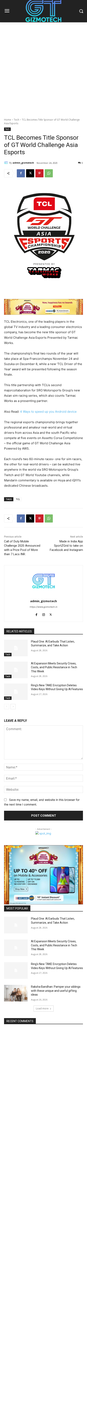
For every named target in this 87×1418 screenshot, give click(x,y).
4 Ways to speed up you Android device (48, 411)
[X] (30, 173)
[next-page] (13, 706)
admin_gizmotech (23, 162)
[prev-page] (6, 706)
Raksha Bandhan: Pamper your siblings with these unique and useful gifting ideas (56, 990)
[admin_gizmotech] (6, 163)
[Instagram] (43, 613)
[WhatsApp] (49, 173)
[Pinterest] (39, 173)
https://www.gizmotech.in (43, 606)
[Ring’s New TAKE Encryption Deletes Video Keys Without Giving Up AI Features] (16, 691)
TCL (18, 499)
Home (7, 119)
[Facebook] (21, 173)
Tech (16, 119)
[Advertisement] (43, 67)
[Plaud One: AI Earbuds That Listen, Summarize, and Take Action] (16, 648)
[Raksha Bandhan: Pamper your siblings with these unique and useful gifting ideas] (16, 993)
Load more (42, 1008)
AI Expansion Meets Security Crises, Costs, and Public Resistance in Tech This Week (54, 667)
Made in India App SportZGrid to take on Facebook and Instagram (66, 546)
